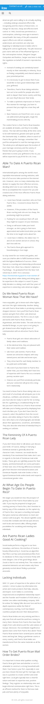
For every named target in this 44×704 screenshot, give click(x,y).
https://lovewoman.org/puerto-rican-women (20, 275)
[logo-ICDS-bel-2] (4, 7)
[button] (2, 13)
